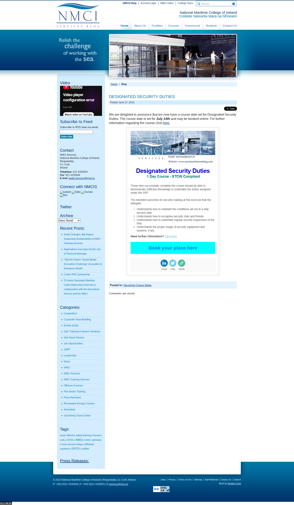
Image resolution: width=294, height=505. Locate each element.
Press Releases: (74, 461)
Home (124, 25)
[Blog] (63, 195)
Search (237, 479)
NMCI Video (167, 3)
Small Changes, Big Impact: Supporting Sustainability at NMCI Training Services (82, 239)
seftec (85, 448)
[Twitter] (76, 191)
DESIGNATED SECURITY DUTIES (142, 96)
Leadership (70, 355)
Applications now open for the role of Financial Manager (82, 251)
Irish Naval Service (74, 337)
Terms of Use (185, 479)
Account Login (148, 3)
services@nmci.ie (118, 484)
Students (211, 25)
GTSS (70, 440)
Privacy (172, 479)
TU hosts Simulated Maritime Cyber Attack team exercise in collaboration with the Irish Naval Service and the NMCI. (81, 287)
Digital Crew (234, 483)
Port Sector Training (74, 391)
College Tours (185, 3)
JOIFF (67, 349)
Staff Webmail (211, 479)
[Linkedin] (65, 191)
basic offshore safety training (75, 435)
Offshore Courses (73, 385)
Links (163, 479)
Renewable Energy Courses (79, 403)
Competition (70, 313)
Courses (173, 25)
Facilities (157, 25)
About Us (140, 25)
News (67, 361)
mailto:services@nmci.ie (81, 178)
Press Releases (72, 397)
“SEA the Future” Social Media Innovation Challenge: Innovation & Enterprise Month (83, 264)
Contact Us (230, 25)
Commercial (192, 25)
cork (62, 440)
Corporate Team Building (77, 319)
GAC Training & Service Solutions (82, 331)
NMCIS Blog (129, 3)
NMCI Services (72, 373)
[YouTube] (87, 191)
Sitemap (198, 479)
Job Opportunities (73, 343)
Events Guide (71, 325)
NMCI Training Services (77, 379)
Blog (124, 84)
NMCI (67, 367)
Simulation (69, 409)
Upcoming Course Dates (77, 415)
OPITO (76, 448)
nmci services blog (72, 444)
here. (166, 123)
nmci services (93, 439)
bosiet (96, 435)
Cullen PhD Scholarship (77, 274)
